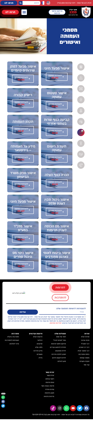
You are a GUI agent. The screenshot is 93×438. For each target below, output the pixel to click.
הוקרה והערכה (84, 361)
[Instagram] (60, 408)
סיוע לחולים (62, 361)
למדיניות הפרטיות (56, 323)
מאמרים (39, 354)
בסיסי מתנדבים (83, 354)
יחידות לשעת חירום (59, 358)
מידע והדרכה (37, 351)
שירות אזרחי (49, 389)
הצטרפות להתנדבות (12, 340)
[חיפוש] (21, 3)
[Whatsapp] (66, 408)
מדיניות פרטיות (49, 396)
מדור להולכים (14, 344)
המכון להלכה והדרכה (58, 354)
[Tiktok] (53, 408)
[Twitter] (80, 408)
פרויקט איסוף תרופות (58, 344)
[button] (24, 12)
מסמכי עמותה (84, 358)
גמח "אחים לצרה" (59, 340)
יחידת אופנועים (60, 351)
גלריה (40, 358)
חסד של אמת (61, 337)
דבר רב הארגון (84, 347)
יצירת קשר (50, 375)
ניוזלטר (39, 340)
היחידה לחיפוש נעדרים (58, 347)
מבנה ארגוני (85, 340)
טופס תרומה (50, 382)
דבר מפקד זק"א (83, 351)
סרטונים (39, 344)
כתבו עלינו (38, 347)
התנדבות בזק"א (13, 337)
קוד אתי (86, 365)
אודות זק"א (85, 337)
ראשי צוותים (49, 379)
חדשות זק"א (37, 337)
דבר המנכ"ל (85, 344)
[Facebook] (86, 408)
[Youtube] (73, 408)
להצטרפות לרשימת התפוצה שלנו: (71, 308)
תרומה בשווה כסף (47, 386)
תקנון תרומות (49, 393)
